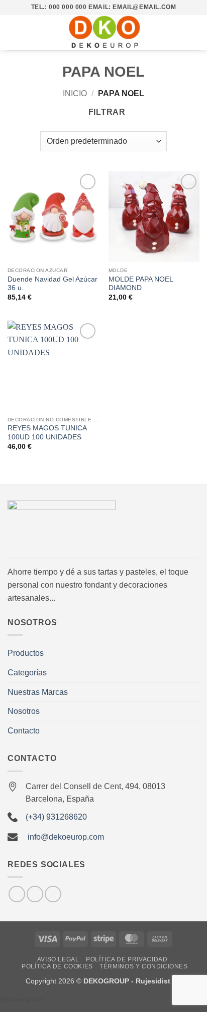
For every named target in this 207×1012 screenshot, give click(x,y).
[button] (14, 32)
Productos (26, 653)
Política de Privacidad (126, 959)
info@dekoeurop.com (66, 837)
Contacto (24, 730)
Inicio (75, 93)
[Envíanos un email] (35, 894)
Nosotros (24, 711)
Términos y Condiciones (143, 966)
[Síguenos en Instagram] (17, 894)
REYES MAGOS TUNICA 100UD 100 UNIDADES (47, 432)
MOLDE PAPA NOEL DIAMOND (141, 284)
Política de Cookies (57, 966)
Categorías (27, 672)
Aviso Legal (58, 959)
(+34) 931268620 (56, 817)
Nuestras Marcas (38, 692)
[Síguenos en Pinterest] (53, 894)
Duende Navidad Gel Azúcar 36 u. (52, 284)
